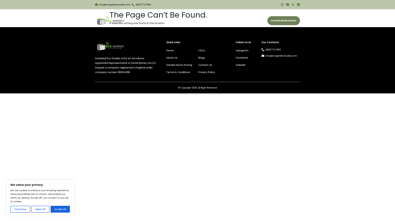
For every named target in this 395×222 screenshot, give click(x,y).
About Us (147, 20)
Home (170, 50)
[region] (40, 198)
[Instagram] (282, 4)
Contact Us (244, 20)
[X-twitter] (293, 4)
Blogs (230, 20)
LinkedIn (240, 65)
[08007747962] (133, 4)
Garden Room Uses (168, 20)
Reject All (40, 209)
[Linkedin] (298, 4)
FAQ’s (219, 20)
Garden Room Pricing (199, 20)
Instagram (242, 50)
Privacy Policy (206, 72)
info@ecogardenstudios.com (115, 4)
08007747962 (143, 4)
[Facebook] (287, 4)
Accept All (60, 209)
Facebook (242, 58)
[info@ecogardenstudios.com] (96, 4)
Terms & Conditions (178, 72)
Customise (20, 209)
